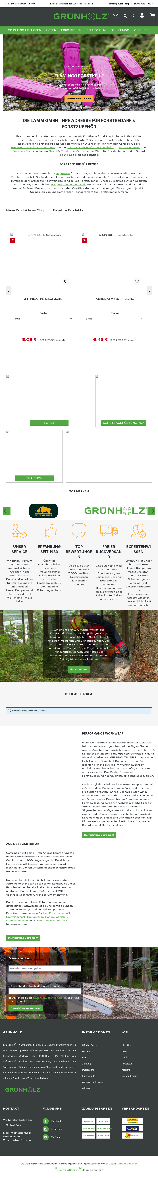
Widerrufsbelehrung (92, 1082)
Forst (49, 423)
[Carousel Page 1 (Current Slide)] (74, 108)
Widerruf (86, 1088)
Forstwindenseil (129, 147)
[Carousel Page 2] (77, 108)
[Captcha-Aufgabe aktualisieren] (72, 978)
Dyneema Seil (21, 151)
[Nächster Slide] (149, 73)
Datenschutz (88, 1075)
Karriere (126, 1069)
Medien (125, 1057)
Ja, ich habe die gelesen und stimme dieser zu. (45, 999)
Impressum (88, 1069)
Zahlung (86, 1063)
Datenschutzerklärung (48, 997)
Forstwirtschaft (59, 913)
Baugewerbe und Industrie (68, 184)
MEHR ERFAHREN (79, 98)
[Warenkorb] (152, 16)
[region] (79, 72)
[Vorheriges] (8, 290)
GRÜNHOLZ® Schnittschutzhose (33, 147)
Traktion (34, 478)
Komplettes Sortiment (99, 835)
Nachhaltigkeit (129, 1075)
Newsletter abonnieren (25, 1008)
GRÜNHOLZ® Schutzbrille (43, 299)
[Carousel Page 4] (84, 108)
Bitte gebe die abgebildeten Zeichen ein (35, 986)
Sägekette (63, 173)
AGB (84, 1057)
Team (124, 1051)
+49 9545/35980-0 (12, 1124)
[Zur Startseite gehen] (80, 16)
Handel (49, 916)
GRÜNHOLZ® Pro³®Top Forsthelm (90, 147)
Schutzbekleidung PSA (52, 920)
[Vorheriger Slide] (9, 73)
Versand (86, 1051)
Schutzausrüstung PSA (123, 423)
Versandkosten (127, 1163)
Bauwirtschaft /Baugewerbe (25, 916)
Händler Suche (89, 1045)
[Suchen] (125, 16)
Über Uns (126, 1045)
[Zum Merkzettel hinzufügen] (66, 281)
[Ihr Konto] (142, 16)
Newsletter (127, 1063)
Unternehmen (79, 669)
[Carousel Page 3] (81, 108)
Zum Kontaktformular (17, 1140)
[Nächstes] (149, 290)
